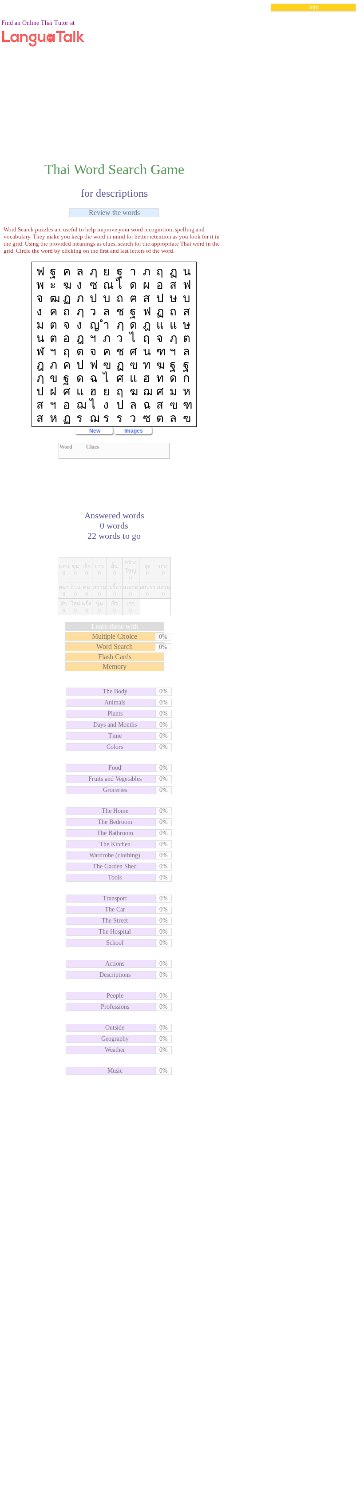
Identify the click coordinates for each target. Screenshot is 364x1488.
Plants (115, 713)
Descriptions (115, 974)
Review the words (114, 212)
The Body (115, 691)
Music (115, 1070)
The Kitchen (115, 844)
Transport (115, 898)
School (114, 942)
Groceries (115, 790)
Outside (114, 1027)
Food (114, 767)
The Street (115, 920)
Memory (115, 666)
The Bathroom (115, 833)
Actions (114, 963)
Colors (115, 747)
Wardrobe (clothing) (114, 855)
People (115, 995)
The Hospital (115, 931)
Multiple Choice (114, 636)
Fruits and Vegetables (115, 779)
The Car (115, 909)
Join (314, 7)
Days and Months (115, 724)
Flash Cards (114, 656)
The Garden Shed (115, 866)
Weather (115, 1049)
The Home (115, 811)
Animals (114, 702)
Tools (115, 877)
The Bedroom (115, 822)
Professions (115, 1006)
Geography (115, 1038)
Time (115, 735)
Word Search (114, 646)
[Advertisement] (182, 82)
